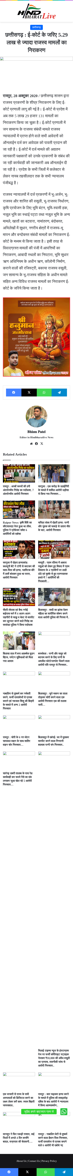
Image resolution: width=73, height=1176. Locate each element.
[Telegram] (59, 392)
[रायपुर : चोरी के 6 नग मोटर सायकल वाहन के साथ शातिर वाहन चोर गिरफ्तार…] (19, 724)
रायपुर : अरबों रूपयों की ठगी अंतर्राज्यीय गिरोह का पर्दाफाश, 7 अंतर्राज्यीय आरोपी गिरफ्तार (18, 490)
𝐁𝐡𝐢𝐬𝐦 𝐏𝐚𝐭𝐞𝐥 (36, 432)
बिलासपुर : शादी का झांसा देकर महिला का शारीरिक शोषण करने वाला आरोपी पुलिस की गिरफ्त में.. (53, 613)
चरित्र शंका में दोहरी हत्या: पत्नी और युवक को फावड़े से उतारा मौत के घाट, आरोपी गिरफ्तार (54, 526)
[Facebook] (13, 392)
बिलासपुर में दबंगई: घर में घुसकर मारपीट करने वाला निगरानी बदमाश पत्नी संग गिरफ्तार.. (53, 741)
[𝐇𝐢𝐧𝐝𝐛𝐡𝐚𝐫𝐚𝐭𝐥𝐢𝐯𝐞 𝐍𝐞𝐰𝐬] (36, 11)
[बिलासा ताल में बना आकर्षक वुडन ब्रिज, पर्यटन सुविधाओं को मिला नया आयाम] (19, 640)
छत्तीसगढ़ (36, 27)
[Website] (31, 443)
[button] (63, 1111)
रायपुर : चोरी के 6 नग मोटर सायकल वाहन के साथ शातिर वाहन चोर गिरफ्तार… (16, 741)
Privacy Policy (49, 1160)
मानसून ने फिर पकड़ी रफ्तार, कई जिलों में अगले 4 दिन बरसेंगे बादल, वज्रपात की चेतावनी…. (18, 1138)
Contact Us (34, 1160)
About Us (21, 1160)
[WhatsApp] (44, 392)
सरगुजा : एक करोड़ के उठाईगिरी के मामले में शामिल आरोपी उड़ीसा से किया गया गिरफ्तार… (53, 490)
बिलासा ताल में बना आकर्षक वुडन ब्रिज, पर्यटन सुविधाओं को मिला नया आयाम (18, 657)
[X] (29, 392)
